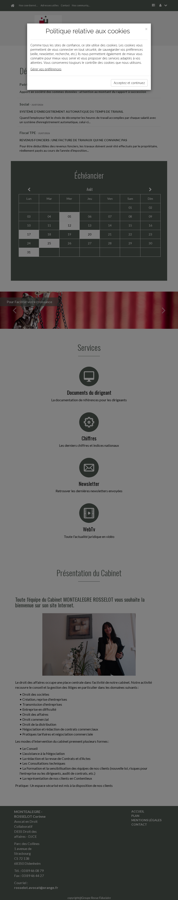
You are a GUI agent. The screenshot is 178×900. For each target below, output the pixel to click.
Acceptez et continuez (129, 83)
